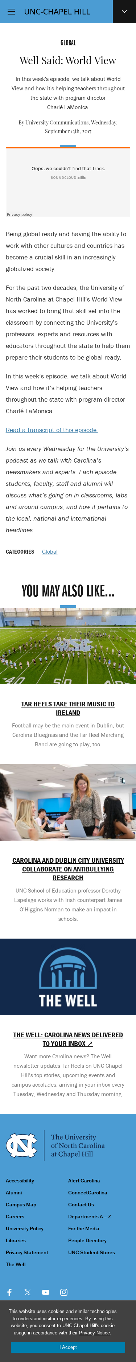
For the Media (83, 1228)
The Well (16, 1264)
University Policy (25, 1228)
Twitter (27, 1292)
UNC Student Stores (91, 1252)
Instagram (63, 1292)
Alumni (14, 1192)
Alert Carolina (84, 1180)
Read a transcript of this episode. (52, 430)
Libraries (16, 1240)
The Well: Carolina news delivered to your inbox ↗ (68, 1039)
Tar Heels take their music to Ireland (68, 708)
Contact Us (81, 1204)
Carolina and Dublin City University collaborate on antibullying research (68, 869)
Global (50, 551)
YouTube (45, 1292)
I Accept (68, 1347)
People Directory (87, 1240)
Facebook (9, 1292)
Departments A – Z (89, 1216)
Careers (15, 1216)
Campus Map (21, 1204)
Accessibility (20, 1180)
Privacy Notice (94, 1333)
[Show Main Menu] (11, 11)
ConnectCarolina (87, 1192)
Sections (124, 11)
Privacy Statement (27, 1252)
